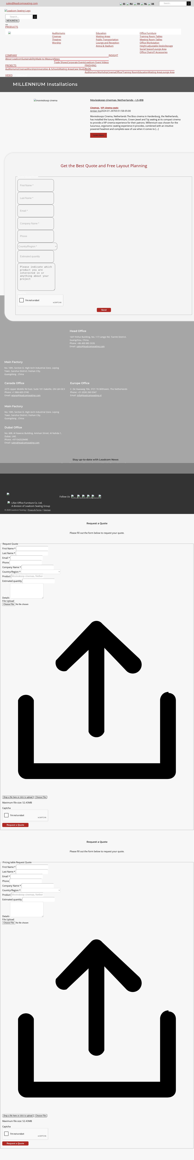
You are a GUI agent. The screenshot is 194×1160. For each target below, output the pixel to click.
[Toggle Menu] (6, 24)
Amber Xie (95, 110)
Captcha (6, 807)
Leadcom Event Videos (97, 62)
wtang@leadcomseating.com (25, 395)
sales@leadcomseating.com (22, 3)
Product (6, 576)
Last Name (8, 552)
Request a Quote (15, 825)
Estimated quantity (12, 580)
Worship (31, 68)
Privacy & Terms (35, 510)
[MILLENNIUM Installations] (45, 118)
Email (6, 557)
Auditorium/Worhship (96, 72)
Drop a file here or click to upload (17, 797)
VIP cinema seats (109, 107)
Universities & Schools (47, 68)
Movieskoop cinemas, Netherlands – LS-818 (116, 100)
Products (11, 27)
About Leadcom (13, 58)
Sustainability (29, 58)
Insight (113, 55)
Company (11, 55)
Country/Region (11, 571)
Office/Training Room (126, 72)
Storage (169, 45)
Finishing (90, 65)
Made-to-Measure (45, 58)
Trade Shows (60, 62)
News (57, 58)
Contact (21, 75)
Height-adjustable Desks (152, 45)
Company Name (11, 567)
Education (143, 72)
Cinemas (56, 36)
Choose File (40, 797)
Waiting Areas (66, 68)
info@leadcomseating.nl (89, 395)
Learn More (98, 135)
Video (8, 75)
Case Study (79, 68)
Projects (10, 65)
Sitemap (46, 510)
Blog (88, 68)
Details (6, 597)
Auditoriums (11, 68)
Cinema (111, 72)
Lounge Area (167, 72)
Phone (6, 562)
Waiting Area (154, 72)
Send (104, 310)
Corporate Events (76, 62)
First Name (8, 548)
